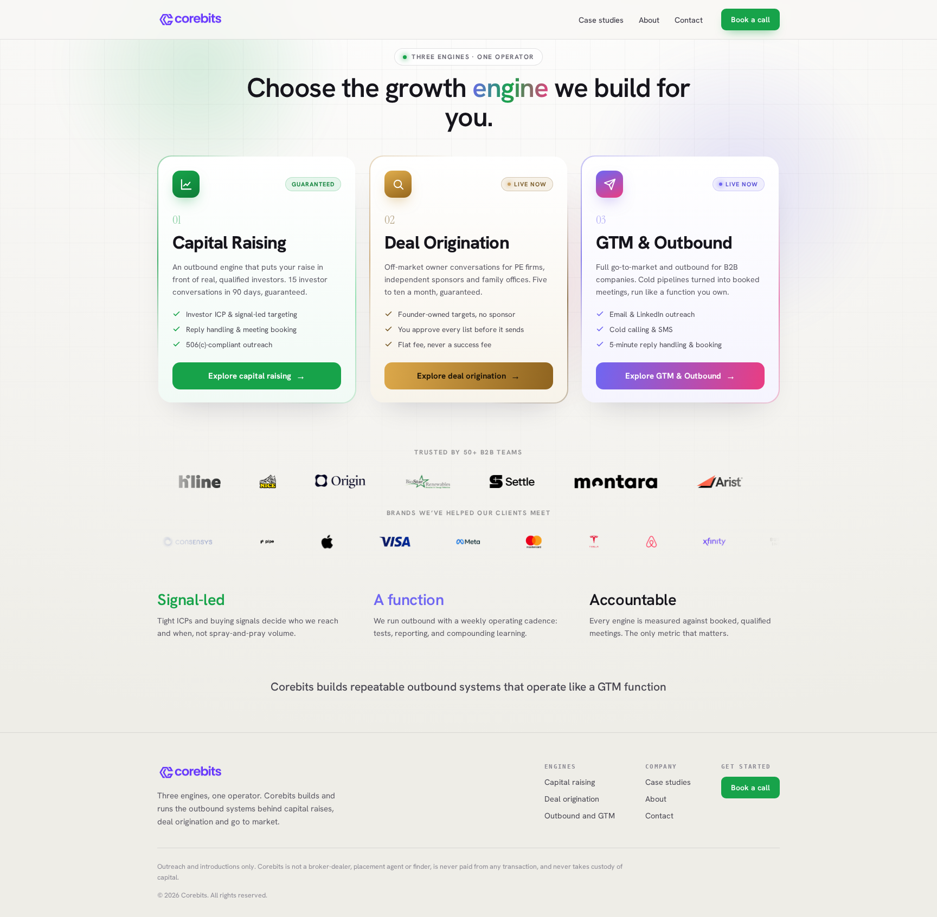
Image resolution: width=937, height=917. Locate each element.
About (649, 20)
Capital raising (569, 782)
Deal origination (571, 799)
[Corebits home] (191, 19)
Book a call (750, 19)
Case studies (601, 20)
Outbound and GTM (579, 815)
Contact (689, 20)
